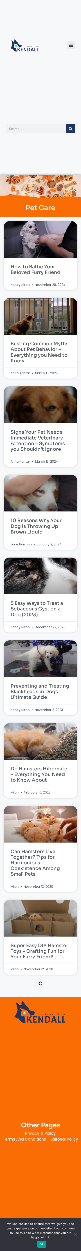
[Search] (70, 128)
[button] (71, 45)
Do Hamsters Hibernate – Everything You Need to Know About (39, 774)
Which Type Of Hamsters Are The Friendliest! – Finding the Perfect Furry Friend (40, 1125)
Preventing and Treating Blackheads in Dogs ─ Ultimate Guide (40, 691)
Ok (42, 1244)
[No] (75, 1234)
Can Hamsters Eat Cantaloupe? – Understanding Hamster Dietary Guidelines (40, 1213)
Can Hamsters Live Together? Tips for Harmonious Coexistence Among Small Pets (35, 863)
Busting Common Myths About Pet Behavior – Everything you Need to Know (39, 352)
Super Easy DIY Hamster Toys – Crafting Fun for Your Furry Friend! (39, 951)
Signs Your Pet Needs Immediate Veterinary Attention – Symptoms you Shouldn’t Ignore (38, 440)
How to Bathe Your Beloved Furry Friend (36, 269)
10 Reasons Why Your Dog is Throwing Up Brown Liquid (36, 526)
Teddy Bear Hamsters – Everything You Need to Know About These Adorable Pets (39, 1036)
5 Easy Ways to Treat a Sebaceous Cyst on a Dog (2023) (37, 608)
